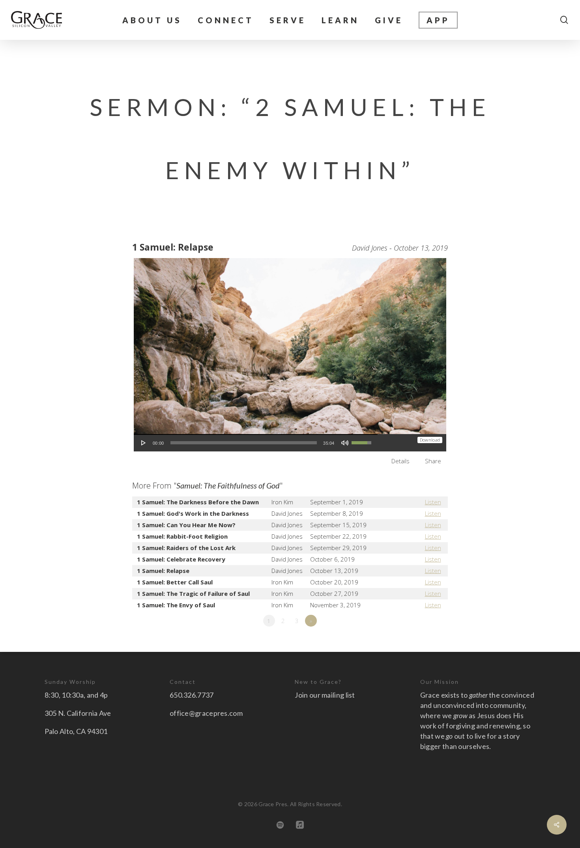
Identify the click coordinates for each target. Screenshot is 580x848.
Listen (433, 502)
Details (400, 461)
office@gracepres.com (206, 713)
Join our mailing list (325, 695)
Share (433, 461)
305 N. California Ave (78, 713)
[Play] (143, 443)
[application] (256, 442)
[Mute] (344, 443)
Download (430, 440)
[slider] (243, 442)
